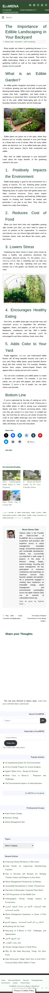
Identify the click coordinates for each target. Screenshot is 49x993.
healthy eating (31, 515)
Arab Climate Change (13, 813)
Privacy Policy (25, 983)
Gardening (31, 42)
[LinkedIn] (30, 5)
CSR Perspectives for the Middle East (20, 894)
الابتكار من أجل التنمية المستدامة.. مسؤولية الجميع (24, 922)
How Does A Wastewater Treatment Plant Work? (24, 890)
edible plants (22, 515)
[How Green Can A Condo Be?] (11, 495)
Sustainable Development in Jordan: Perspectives (25, 886)
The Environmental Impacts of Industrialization (23, 783)
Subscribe (11, 743)
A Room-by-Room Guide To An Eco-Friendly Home (32, 484)
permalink (27, 518)
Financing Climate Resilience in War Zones (22, 862)
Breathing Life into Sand (14, 926)
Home (3, 980)
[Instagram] (34, 5)
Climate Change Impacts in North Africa (20, 947)
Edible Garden (36, 512)
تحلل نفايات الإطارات (13, 943)
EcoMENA (11, 6)
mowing (13, 196)
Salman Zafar (9, 42)
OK (42, 720)
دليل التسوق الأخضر (12, 938)
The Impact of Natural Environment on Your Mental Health (36, 618)
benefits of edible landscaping (19, 512)
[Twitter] (42, 5)
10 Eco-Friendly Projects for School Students (23, 767)
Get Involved (5, 983)
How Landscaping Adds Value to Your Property (11, 484)
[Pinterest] (46, 5)
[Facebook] (38, 5)
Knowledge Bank (37, 980)
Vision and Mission (14, 980)
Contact (15, 983)
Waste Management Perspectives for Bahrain (23, 882)
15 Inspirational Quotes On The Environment (22, 763)
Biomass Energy (11, 818)
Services (26, 980)
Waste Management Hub (15, 822)
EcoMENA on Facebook (34, 793)
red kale (22, 356)
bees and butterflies (38, 188)
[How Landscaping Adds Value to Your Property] (11, 475)
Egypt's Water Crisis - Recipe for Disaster (21, 771)
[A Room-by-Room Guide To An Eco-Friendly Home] (32, 475)
